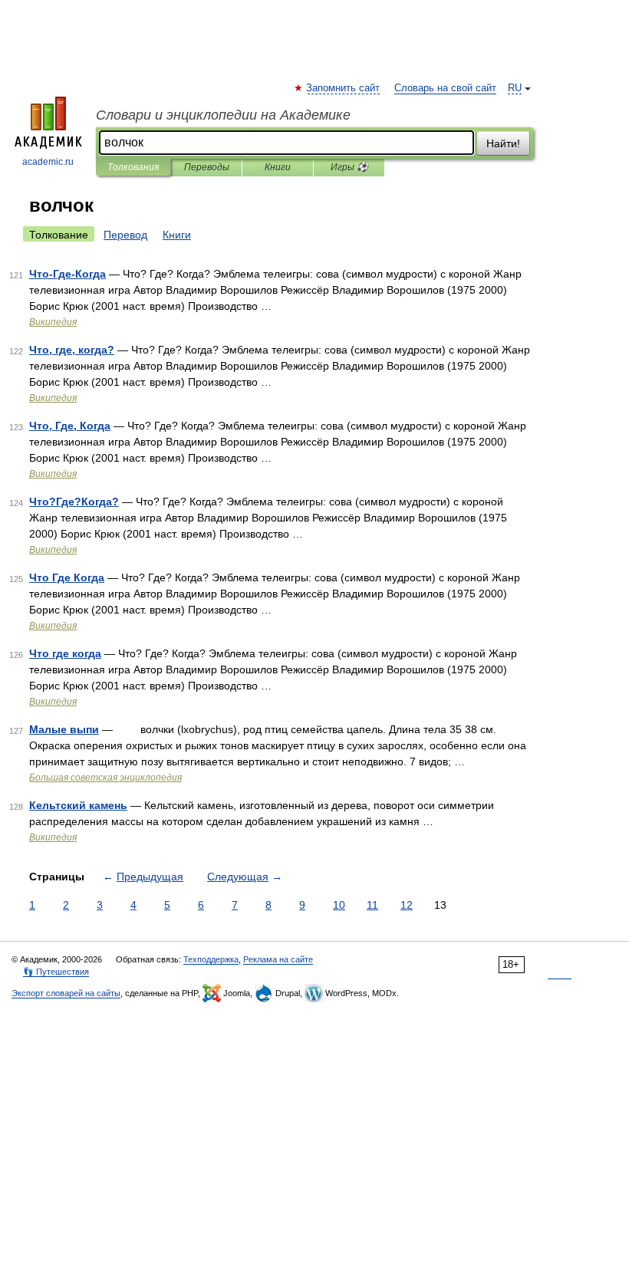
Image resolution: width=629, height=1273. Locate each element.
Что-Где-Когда (67, 274)
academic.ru (48, 161)
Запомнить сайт (344, 88)
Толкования (133, 167)
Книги (278, 167)
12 (406, 905)
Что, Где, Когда (69, 425)
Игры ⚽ (349, 167)
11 (372, 905)
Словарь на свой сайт (445, 88)
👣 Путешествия (56, 971)
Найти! (503, 143)
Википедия (53, 322)
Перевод (125, 235)
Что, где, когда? (71, 350)
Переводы (206, 167)
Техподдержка (211, 959)
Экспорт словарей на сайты (66, 993)
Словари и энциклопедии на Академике (223, 115)
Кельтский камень (78, 805)
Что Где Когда (66, 577)
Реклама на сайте (278, 959)
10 (339, 905)
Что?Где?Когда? (74, 501)
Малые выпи (64, 729)
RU (515, 88)
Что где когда (65, 653)
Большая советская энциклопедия (105, 777)
